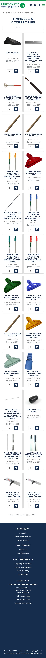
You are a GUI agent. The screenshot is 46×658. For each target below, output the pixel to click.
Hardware (10, 13)
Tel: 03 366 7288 (23, 596)
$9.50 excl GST (33, 418)
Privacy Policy (23, 571)
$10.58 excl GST (12, 184)
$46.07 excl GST (33, 502)
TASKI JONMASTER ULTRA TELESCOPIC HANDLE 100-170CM (12, 215)
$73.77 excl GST (12, 223)
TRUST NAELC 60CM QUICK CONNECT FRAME (33, 495)
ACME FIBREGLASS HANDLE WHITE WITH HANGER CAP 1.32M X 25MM (12, 456)
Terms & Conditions (23, 567)
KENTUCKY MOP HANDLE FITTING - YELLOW (33, 336)
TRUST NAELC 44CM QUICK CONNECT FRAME (12, 495)
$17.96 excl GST (12, 464)
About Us (23, 550)
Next (33, 515)
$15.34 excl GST (12, 424)
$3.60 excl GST (33, 381)
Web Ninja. (38, 653)
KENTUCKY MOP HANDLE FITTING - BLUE (33, 298)
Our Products (23, 553)
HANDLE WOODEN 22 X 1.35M (12, 335)
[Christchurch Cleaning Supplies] (13, 5)
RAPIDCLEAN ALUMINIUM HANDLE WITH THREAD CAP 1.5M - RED (33, 258)
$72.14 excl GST (33, 105)
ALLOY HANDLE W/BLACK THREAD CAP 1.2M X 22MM (33, 455)
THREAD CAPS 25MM (33, 411)
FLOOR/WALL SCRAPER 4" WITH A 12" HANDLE (12, 98)
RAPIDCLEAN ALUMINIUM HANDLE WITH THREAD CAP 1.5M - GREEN (12, 258)
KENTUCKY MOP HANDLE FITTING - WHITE (12, 373)
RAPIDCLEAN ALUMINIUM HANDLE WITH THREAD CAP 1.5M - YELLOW (12, 175)
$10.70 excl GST (33, 462)
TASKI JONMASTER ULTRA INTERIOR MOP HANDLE (33, 98)
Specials (23, 533)
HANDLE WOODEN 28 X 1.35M (12, 135)
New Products (23, 540)
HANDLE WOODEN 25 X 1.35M (33, 135)
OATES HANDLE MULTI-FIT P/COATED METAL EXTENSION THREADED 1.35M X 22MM (12, 414)
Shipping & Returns (23, 564)
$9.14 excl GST (12, 342)
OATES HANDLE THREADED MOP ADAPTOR (33, 373)
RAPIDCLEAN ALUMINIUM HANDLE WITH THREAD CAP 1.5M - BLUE (33, 216)
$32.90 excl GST (12, 105)
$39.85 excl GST (12, 502)
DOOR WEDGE (12, 53)
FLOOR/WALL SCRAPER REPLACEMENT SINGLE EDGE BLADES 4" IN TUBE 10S (33, 57)
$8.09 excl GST (12, 61)
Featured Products (23, 537)
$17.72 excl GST (33, 142)
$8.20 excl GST (33, 180)
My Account (23, 574)
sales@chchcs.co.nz (23, 603)
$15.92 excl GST (33, 67)
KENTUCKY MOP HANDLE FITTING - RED (33, 173)
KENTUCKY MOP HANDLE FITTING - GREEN (12, 298)
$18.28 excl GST (12, 142)
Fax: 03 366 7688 (23, 600)
